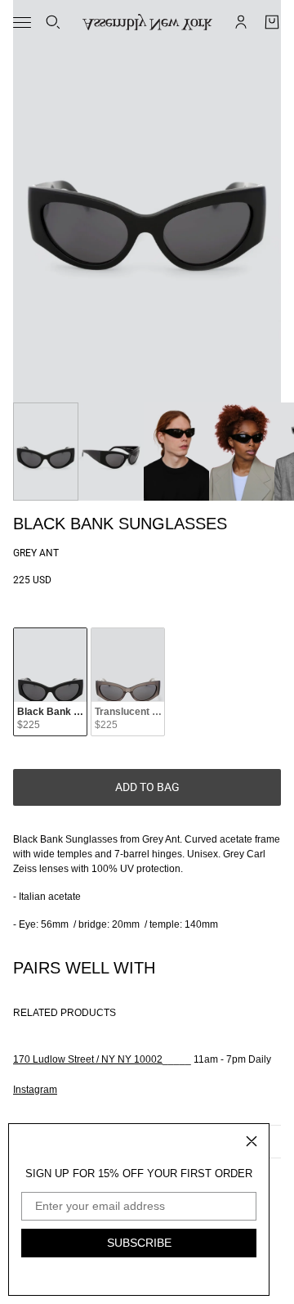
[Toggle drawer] (22, 22)
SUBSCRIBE (139, 1242)
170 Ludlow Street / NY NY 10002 (88, 1059)
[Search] (53, 22)
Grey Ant (36, 553)
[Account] (241, 22)
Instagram (35, 1089)
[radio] (50, 681)
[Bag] (272, 22)
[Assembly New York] (147, 22)
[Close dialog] (251, 1141)
